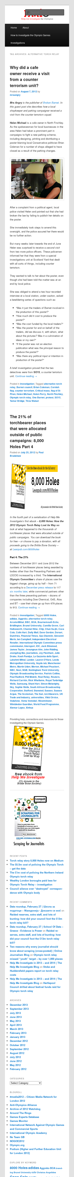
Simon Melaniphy (50, 683)
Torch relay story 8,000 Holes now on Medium (37, 860)
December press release (39, 587)
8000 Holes (50, 615)
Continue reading (26, 376)
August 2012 (17, 1053)
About (26, 27)
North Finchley (55, 394)
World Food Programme (46, 704)
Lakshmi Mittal (18, 659)
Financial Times (29, 635)
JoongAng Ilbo (17, 653)
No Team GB (17, 1137)
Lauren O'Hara (43, 659)
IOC (38, 646)
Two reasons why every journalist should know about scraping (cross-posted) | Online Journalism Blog (36, 950)
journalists (32, 653)
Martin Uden (23, 666)
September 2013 (19, 1009)
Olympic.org (17, 1145)
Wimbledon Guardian (21, 704)
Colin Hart (21, 632)
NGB (25, 670)
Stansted (38, 690)
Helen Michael (24, 394)
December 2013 (19, 1005)
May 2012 (15, 1065)
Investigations (18, 42)
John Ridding (51, 649)
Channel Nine (30, 629)
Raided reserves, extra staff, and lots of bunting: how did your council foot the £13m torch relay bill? (36, 918)
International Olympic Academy (28, 1133)
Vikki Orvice (51, 697)
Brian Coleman (41, 387)
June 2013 (16, 1017)
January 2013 (17, 1037)
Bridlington (16, 625)
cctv (33, 1172)
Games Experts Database (24, 1117)
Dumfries (15, 635)
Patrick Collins (52, 673)
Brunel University (32, 625)
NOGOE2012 (17, 1141)
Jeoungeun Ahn (34, 649)
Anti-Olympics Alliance (23, 1105)
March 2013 (16, 1029)
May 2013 (15, 1021)
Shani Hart (34, 683)
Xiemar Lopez (17, 707)
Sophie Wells (22, 687)
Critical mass (42, 390)
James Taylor (17, 649)
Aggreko (23, 618)
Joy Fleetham (46, 653)
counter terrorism (24, 390)
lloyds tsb (41, 663)
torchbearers (51, 694)
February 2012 (18, 1069)
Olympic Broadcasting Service (26, 673)
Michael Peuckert (49, 666)
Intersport (29, 646)
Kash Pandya (25, 656)
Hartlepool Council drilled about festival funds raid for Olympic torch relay (35, 987)
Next (18, 670)
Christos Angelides (46, 1172)
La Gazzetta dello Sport (45, 656)
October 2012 (17, 1045)
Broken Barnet (51, 102)
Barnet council (24, 387)
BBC (27, 622)
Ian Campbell (24, 639)
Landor (30, 659)
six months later (18, 591)
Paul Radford (17, 676)
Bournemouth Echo (48, 622)
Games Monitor (19, 1121)
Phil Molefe (31, 676)
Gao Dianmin (46, 635)
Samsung (22, 683)
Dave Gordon (46, 632)
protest (50, 397)
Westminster (45, 700)
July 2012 (15, 1057)
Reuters (55, 676)
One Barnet (38, 397)
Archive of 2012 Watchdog (25, 1109)
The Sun (38, 694)
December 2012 (19, 1041)
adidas (13, 618)
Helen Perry (39, 394)
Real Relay (44, 676)
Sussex (49, 690)
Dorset (58, 632)
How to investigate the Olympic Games (30, 35)
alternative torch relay (41, 618)
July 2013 (15, 1013)
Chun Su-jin (51, 629)
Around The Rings (20, 1113)
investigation (27, 383)
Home (14, 27)
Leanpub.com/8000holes (26, 549)
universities (37, 697)
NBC (12, 670)
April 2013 (16, 1025)
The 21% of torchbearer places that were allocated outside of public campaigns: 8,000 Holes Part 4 (28, 431)
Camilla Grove (50, 625)
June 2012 (16, 1061)
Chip (41, 629)
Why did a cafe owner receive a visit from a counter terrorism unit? (30, 76)
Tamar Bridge (17, 401)
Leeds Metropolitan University (34, 661)
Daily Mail (33, 632)
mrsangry (15, 95)
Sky (12, 687)
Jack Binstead (49, 646)
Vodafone (15, 700)
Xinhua (29, 707)
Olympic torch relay (20, 397)
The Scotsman (25, 694)
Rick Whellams (36, 680)
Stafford (28, 690)
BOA (33, 622)
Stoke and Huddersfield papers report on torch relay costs (34, 970)
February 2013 (18, 1033)
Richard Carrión (18, 680)
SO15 (58, 397)
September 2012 (19, 1049)
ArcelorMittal (17, 622)
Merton (35, 666)
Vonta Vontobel (29, 700)
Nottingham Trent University (44, 670)
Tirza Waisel (32, 401)
